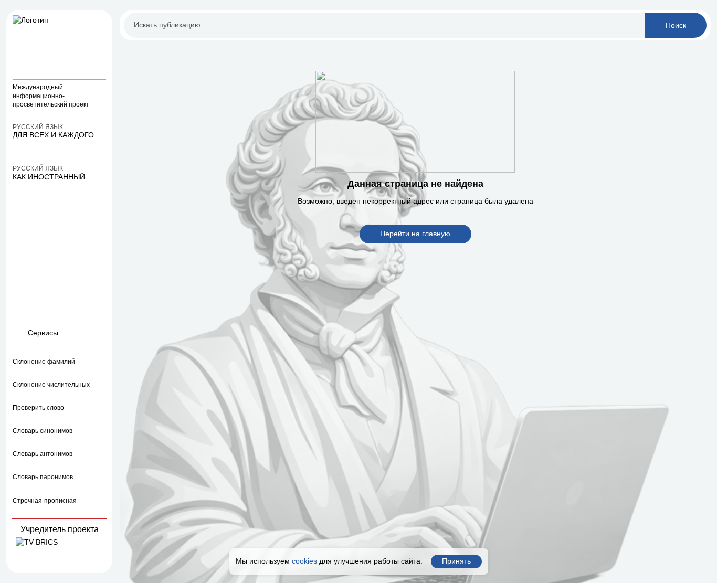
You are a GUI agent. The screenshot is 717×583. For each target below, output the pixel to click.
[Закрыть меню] (99, 22)
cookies (304, 561)
